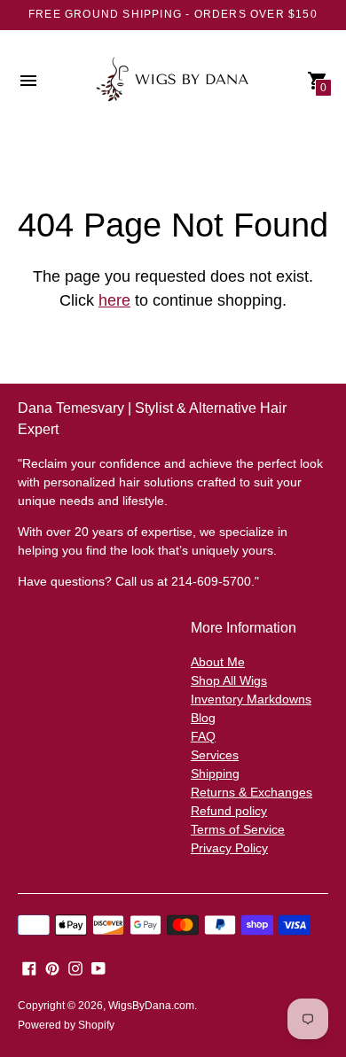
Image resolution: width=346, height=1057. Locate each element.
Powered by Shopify (66, 1025)
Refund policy (229, 811)
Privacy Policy (229, 848)
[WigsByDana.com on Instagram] (75, 967)
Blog (203, 718)
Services (215, 755)
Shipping (215, 773)
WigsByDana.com (151, 1005)
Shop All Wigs (229, 680)
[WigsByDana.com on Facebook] (29, 967)
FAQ (203, 736)
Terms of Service (238, 829)
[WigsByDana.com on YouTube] (98, 967)
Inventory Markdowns (251, 699)
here (114, 300)
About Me (218, 662)
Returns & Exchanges (251, 792)
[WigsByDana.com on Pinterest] (52, 967)
